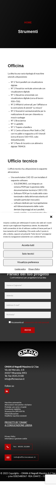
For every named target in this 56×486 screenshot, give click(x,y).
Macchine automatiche (13, 402)
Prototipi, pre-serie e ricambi (15, 407)
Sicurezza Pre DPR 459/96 (15, 411)
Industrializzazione (12, 414)
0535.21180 (18, 376)
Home (28, 22)
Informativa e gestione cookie (16, 439)
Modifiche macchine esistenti (16, 416)
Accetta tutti (28, 245)
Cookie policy (20, 269)
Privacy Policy (34, 269)
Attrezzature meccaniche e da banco (18, 405)
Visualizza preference (28, 262)
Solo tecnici (28, 254)
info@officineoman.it (14, 379)
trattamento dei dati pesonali (36, 323)
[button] (51, 216)
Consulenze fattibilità (13, 409)
